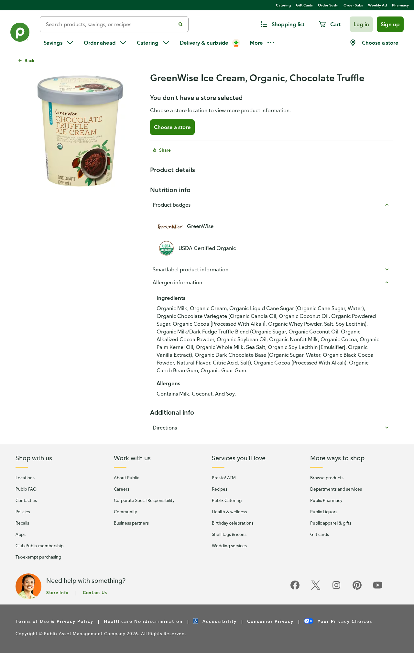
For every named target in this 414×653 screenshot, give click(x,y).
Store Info (57, 592)
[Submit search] (180, 24)
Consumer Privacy (270, 621)
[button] (361, 24)
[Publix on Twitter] (315, 588)
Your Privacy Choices (344, 621)
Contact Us (95, 592)
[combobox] (110, 24)
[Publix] (19, 33)
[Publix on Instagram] (336, 588)
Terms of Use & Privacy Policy (54, 621)
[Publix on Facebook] (295, 588)
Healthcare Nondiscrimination (143, 621)
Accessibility (219, 621)
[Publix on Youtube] (378, 588)
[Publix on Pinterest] (357, 588)
